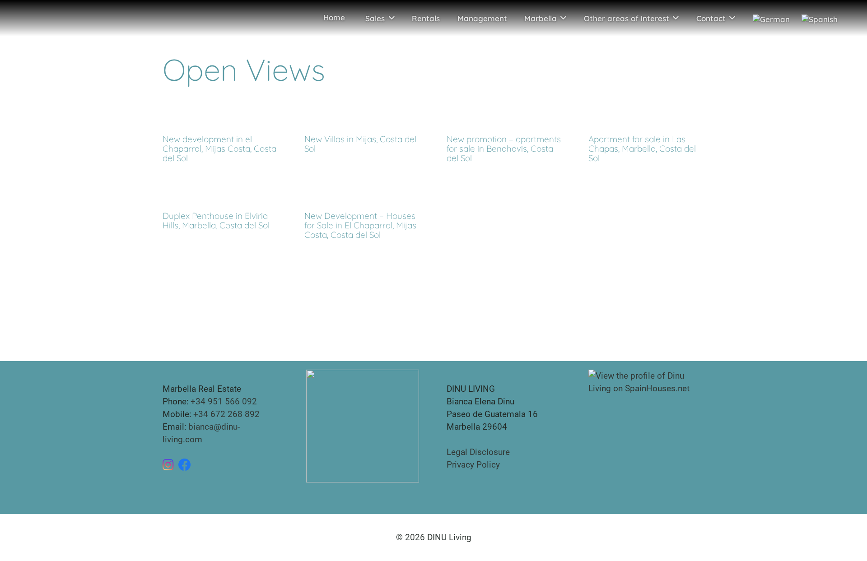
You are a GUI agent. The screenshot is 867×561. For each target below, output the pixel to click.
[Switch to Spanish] (821, 18)
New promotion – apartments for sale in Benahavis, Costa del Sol (504, 148)
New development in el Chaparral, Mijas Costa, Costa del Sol (219, 148)
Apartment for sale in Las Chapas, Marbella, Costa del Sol (642, 148)
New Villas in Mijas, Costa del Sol (360, 144)
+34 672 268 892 (226, 414)
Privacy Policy (473, 464)
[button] (392, 18)
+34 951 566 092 (224, 401)
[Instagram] (168, 465)
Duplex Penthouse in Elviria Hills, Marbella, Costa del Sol (216, 220)
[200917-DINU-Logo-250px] (40, 18)
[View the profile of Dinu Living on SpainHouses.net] (646, 381)
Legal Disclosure (478, 452)
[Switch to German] (770, 18)
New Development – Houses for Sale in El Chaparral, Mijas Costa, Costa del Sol (360, 225)
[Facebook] (184, 465)
